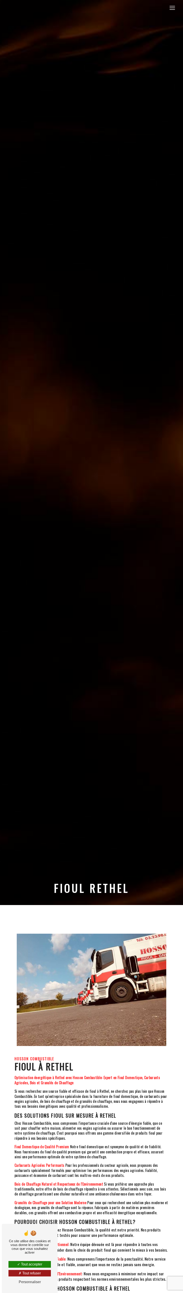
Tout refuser (31, 1273)
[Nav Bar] (172, 7)
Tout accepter (31, 1264)
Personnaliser (30, 1282)
